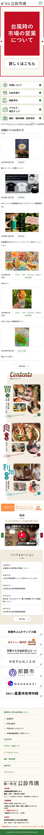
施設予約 (7, 765)
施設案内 (10, 718)
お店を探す (8, 739)
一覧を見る (22, 366)
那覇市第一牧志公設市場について (16, 712)
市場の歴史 (11, 723)
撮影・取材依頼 (9, 759)
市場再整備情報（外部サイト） (19, 733)
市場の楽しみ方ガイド (15, 728)
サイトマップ (9, 772)
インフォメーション (11, 752)
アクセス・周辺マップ (12, 746)
